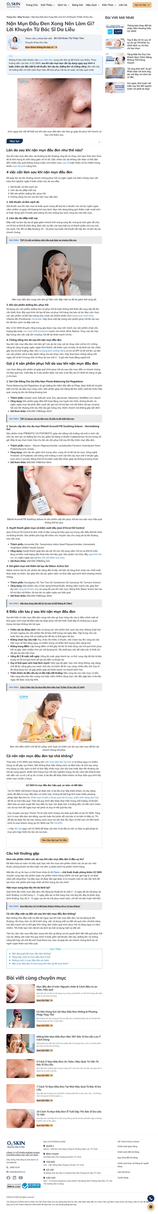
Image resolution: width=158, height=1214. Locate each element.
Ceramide (37, 319)
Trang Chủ (32, 4)
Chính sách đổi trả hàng (128, 1152)
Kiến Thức (107, 4)
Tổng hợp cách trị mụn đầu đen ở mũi (31, 956)
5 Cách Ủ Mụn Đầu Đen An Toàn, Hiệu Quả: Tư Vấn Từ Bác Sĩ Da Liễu (68, 1063)
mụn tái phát (19, 166)
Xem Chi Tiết (43, 1000)
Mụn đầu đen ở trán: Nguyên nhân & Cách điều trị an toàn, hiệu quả (67, 988)
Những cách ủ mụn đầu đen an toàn (30, 960)
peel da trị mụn (65, 797)
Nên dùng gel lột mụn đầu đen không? (31, 953)
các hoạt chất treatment (35, 331)
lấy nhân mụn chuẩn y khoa (41, 797)
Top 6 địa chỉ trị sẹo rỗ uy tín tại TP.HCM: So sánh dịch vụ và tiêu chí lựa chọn (139, 44)
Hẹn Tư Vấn (140, 5)
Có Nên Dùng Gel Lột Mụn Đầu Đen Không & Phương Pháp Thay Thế (67, 1013)
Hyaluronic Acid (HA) (82, 315)
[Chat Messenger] (150, 1206)
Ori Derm (55, 872)
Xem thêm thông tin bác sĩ (39, 47)
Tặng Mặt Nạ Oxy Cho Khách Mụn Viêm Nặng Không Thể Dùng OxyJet (139, 58)
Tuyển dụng (123, 1177)
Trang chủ (11, 17)
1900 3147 (15, 1167)
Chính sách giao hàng (127, 1146)
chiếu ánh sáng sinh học (86, 797)
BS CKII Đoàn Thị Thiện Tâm (69, 38)
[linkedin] (14, 1177)
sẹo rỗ (66, 162)
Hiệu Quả (91, 4)
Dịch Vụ (62, 4)
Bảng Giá (77, 4)
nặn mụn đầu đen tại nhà (58, 761)
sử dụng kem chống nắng (52, 350)
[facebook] (8, 1177)
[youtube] (21, 1177)
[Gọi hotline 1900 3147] (150, 1198)
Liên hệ (123, 4)
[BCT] (30, 1185)
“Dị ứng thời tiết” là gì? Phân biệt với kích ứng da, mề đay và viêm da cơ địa (139, 73)
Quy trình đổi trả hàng (128, 1157)
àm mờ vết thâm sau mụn (51, 557)
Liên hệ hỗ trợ (124, 1172)
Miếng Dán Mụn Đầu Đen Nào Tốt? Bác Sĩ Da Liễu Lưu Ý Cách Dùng (69, 1038)
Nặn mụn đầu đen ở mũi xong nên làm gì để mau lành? (40, 963)
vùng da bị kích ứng (28, 589)
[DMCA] (13, 1186)
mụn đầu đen (46, 59)
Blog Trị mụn (24, 17)
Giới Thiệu (46, 4)
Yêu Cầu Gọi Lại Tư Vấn (54, 840)
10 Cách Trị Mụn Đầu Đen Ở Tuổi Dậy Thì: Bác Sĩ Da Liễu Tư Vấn (69, 1113)
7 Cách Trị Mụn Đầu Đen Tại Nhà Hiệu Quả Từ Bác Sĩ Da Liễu (69, 1088)
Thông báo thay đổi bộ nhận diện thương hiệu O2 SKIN (139, 28)
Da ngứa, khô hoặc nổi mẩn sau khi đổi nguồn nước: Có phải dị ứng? (139, 86)
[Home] (16, 1144)
